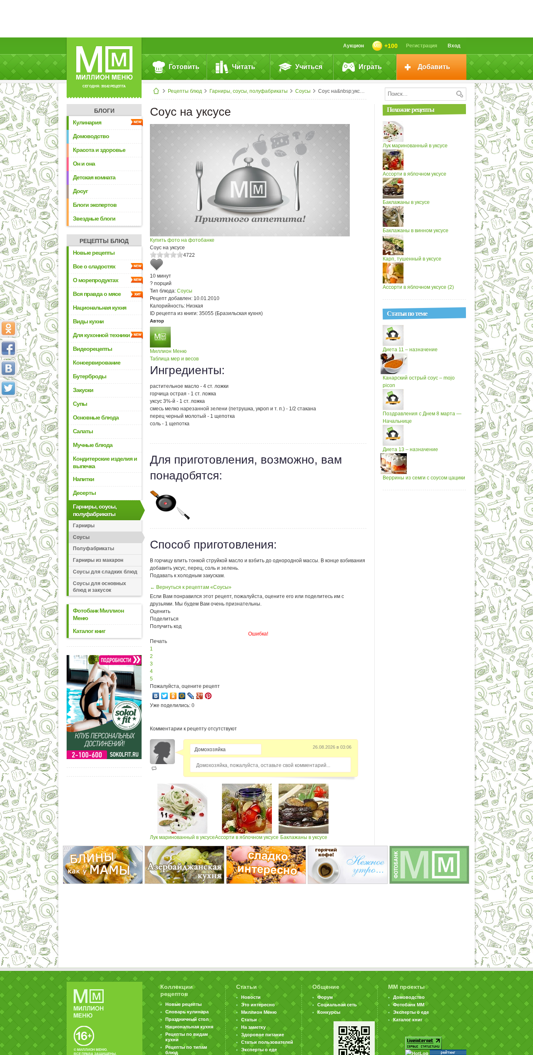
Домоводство (91, 136)
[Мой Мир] (182, 695)
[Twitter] (164, 695)
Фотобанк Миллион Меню (98, 614)
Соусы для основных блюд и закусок (99, 587)
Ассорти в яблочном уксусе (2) (418, 287)
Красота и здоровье (99, 149)
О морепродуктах (95, 280)
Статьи (249, 1019)
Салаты (83, 431)
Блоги (104, 110)
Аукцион (353, 46)
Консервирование (96, 362)
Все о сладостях (94, 266)
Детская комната (94, 177)
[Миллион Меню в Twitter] (8, 388)
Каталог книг (89, 631)
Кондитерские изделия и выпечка (105, 462)
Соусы (303, 91)
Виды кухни (88, 321)
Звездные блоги (94, 218)
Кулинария (87, 122)
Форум (325, 997)
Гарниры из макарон (98, 560)
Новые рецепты (94, 252)
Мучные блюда (92, 445)
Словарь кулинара (187, 1011)
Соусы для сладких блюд (105, 572)
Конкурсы (328, 1012)
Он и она (84, 163)
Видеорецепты (92, 348)
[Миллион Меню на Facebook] (8, 348)
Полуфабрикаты (93, 548)
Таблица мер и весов (174, 359)
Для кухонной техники (101, 335)
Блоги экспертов (95, 204)
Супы (80, 403)
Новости (251, 997)
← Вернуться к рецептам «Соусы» (191, 587)
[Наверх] (8, 425)
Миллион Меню (168, 351)
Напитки (83, 479)
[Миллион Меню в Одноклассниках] (8, 328)
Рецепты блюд (185, 91)
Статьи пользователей (267, 1042)
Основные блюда (96, 417)
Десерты (84, 492)
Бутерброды (89, 376)
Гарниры (84, 526)
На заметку (253, 1027)
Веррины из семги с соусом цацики (424, 478)
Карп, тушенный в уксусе (412, 259)
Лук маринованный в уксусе (182, 837)
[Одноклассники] (173, 695)
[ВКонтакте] (156, 695)
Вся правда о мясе (97, 293)
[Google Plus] (199, 695)
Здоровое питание (262, 1034)
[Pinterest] (208, 695)
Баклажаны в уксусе (303, 837)
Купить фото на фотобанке (182, 240)
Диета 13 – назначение (410, 449)
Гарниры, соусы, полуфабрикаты (248, 91)
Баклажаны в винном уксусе (415, 230)
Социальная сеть (337, 1004)
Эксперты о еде (259, 1049)
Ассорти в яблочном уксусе (247, 837)
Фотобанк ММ (408, 1004)
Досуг (80, 191)
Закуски (83, 390)
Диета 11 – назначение (410, 349)
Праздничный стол (187, 1019)
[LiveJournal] (191, 695)
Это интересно (258, 1004)
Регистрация (421, 46)
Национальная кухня (99, 307)
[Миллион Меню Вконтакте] (8, 368)
